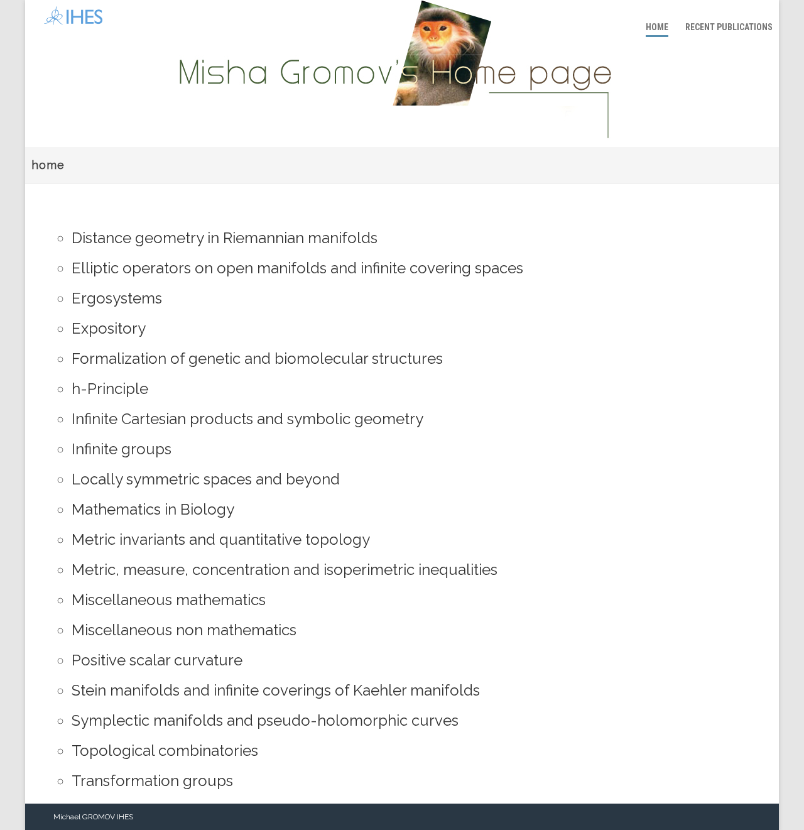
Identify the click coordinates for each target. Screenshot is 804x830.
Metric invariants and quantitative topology (221, 539)
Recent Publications (729, 27)
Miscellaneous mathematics (169, 600)
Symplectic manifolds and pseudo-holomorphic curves (265, 720)
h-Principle (110, 389)
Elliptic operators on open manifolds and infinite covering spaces (297, 268)
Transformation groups (152, 781)
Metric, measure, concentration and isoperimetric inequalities (284, 569)
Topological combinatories (165, 750)
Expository (109, 328)
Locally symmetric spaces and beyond (206, 479)
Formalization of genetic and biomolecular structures (257, 358)
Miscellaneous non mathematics (184, 630)
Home (657, 27)
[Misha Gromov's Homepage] (70, 28)
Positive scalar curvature (157, 660)
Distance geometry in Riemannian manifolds (225, 238)
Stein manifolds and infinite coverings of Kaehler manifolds (276, 690)
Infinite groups (121, 449)
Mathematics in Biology (153, 509)
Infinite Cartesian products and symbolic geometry (247, 419)
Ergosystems (117, 298)
